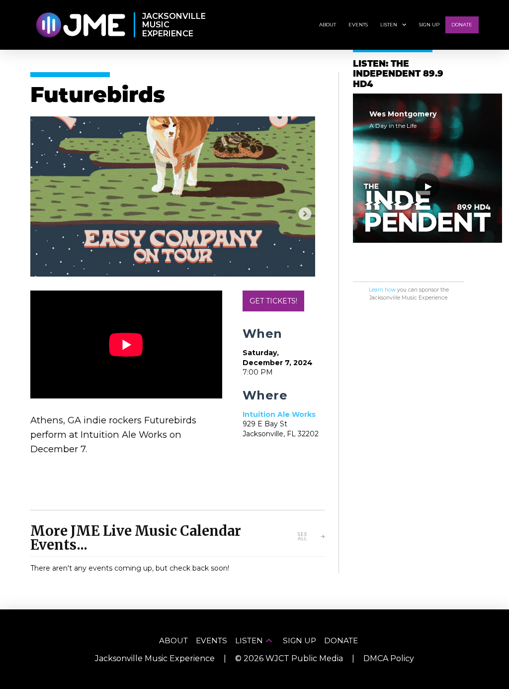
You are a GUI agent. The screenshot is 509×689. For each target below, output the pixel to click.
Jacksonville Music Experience (155, 658)
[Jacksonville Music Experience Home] (80, 25)
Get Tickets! (273, 300)
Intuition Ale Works (279, 414)
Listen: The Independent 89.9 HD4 (398, 74)
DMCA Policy (388, 658)
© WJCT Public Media (289, 658)
